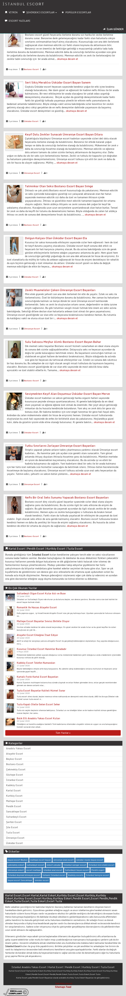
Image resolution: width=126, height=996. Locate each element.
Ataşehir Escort (14, 754)
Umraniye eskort (16, 870)
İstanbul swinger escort (74, 864)
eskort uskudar (54, 864)
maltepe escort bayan (40, 859)
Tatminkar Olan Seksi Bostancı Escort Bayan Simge (59, 186)
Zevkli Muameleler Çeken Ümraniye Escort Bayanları (60, 290)
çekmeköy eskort (16, 864)
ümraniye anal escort (63, 859)
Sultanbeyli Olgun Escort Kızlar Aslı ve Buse (41, 593)
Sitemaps (60, 987)
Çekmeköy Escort (15, 769)
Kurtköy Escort (14, 796)
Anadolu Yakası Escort (18, 748)
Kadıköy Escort (14, 785)
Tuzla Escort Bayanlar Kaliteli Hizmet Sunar (41, 690)
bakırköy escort (63, 983)
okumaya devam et (67, 59)
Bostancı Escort (31, 69)
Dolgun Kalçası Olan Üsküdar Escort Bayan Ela (56, 238)
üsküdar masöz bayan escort (89, 859)
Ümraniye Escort (32, 173)
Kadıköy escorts (75, 875)
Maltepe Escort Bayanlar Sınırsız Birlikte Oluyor (43, 621)
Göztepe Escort (14, 775)
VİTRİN (13, 12)
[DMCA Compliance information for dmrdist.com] (16, 992)
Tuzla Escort (13, 832)
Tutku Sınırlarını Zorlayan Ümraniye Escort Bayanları (60, 445)
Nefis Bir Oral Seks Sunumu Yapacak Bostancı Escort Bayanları (67, 497)
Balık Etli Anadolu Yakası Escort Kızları (38, 718)
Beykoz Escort (14, 759)
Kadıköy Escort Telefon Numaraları (36, 663)
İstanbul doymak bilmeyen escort (24, 875)
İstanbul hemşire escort (97, 875)
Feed (68, 987)
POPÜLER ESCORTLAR (78, 12)
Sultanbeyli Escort (16, 817)
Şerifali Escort (14, 822)
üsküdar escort (42, 880)
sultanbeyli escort (35, 864)
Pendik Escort (13, 806)
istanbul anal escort (52, 870)
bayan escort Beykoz (18, 859)
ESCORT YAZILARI (19, 21)
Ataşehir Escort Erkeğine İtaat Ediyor (37, 635)
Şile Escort (12, 827)
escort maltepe (33, 870)
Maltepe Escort (14, 801)
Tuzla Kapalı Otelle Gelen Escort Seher (38, 704)
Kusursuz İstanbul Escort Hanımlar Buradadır (41, 649)
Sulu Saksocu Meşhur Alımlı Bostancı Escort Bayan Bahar (63, 342)
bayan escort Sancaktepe (20, 880)
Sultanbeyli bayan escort (77, 870)
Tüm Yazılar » (63, 733)
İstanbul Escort (23, 4)
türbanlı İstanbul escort (54, 875)
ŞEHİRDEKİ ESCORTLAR (40, 12)
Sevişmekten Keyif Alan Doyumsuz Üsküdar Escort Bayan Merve (67, 393)
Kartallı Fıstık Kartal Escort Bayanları (37, 677)
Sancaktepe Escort (16, 811)
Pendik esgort (98, 870)
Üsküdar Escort (31, 121)
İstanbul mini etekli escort (101, 864)
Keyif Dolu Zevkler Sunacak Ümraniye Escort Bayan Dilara (64, 134)
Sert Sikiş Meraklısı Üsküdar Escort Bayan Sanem (58, 82)
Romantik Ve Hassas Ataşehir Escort (37, 607)
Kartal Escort (13, 790)
